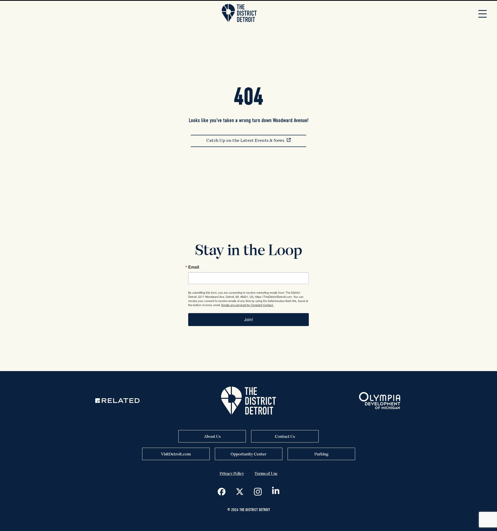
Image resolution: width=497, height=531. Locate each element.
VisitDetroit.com (176, 453)
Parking (321, 453)
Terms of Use (265, 473)
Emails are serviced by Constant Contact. (247, 305)
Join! (248, 319)
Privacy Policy (232, 473)
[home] (239, 13)
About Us (212, 436)
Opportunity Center (248, 453)
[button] (482, 13)
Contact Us (285, 436)
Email (193, 267)
